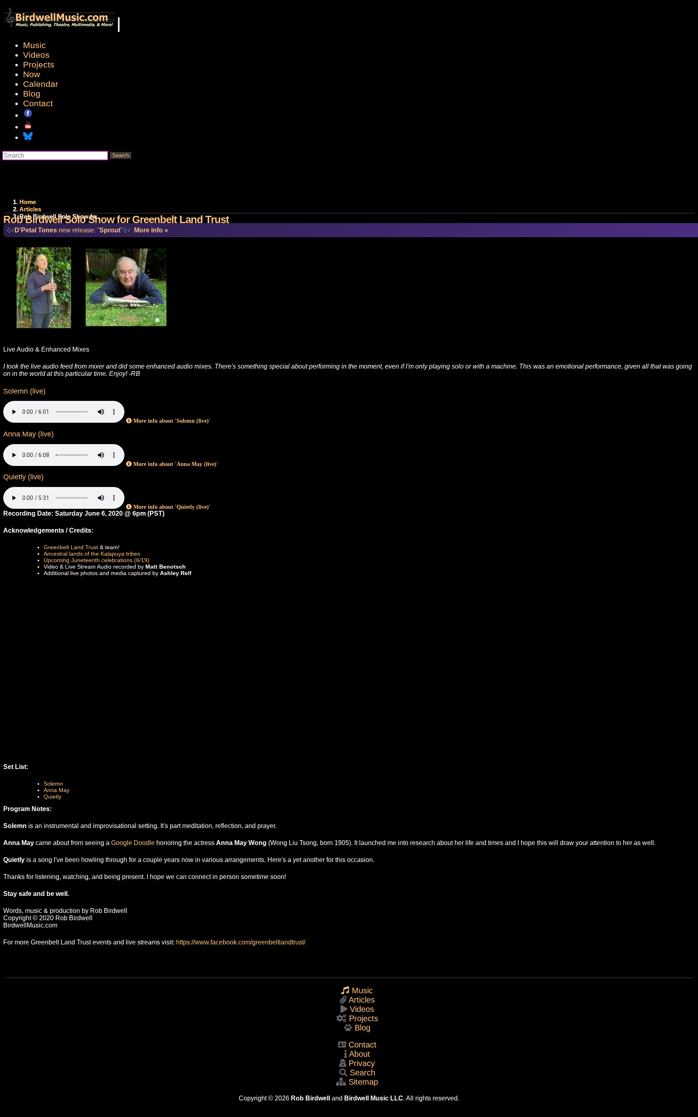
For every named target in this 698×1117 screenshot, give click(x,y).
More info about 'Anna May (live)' (175, 464)
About (359, 1054)
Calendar (40, 84)
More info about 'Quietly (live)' (171, 507)
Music (34, 45)
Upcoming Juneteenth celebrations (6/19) (96, 560)
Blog (31, 93)
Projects (39, 64)
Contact (38, 103)
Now (31, 74)
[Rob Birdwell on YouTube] (28, 126)
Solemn (53, 783)
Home (27, 201)
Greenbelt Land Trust (71, 547)
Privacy (362, 1063)
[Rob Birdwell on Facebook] (28, 115)
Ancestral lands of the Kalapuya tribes (92, 553)
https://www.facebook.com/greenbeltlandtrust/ (240, 942)
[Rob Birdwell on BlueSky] (28, 137)
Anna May (56, 790)
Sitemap (363, 1081)
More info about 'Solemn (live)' (171, 421)
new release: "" (69, 230)
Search (120, 155)
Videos (36, 54)
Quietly (52, 796)
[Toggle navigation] (119, 24)
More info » (151, 230)
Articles (30, 209)
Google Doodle (133, 842)
